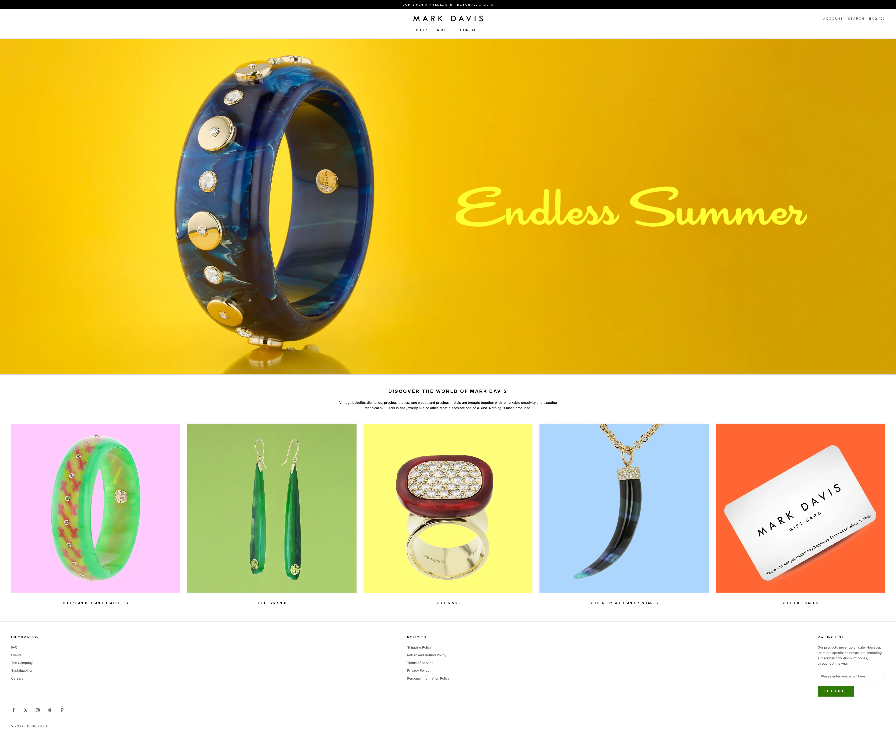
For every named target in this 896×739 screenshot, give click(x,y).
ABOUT (444, 30)
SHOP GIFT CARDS (800, 603)
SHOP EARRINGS (272, 603)
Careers (17, 678)
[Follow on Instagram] (37, 710)
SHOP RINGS (448, 603)
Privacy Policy (418, 670)
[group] (448, 206)
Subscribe (835, 691)
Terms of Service (420, 663)
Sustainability (22, 670)
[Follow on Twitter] (25, 710)
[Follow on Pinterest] (62, 710)
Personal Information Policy (428, 678)
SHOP (421, 30)
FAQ (14, 647)
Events (16, 655)
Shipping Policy (419, 647)
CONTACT (470, 30)
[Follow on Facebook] (13, 710)
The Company (22, 663)
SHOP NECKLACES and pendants (624, 603)
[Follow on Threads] (50, 710)
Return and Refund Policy (426, 655)
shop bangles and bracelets (96, 603)
